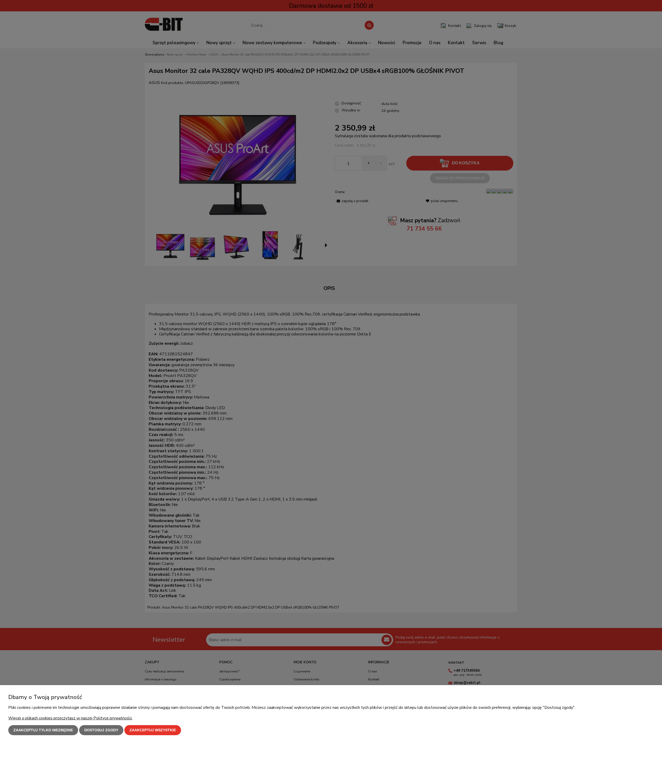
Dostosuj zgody (101, 730)
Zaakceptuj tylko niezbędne (43, 730)
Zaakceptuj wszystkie (153, 730)
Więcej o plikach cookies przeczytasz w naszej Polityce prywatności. (70, 718)
